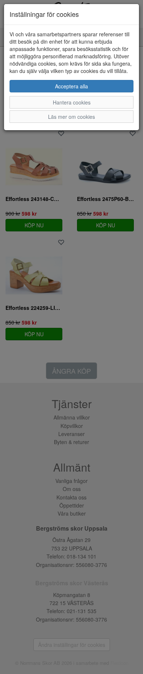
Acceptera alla (71, 86)
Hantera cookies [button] (72, 102)
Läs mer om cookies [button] (71, 116)
